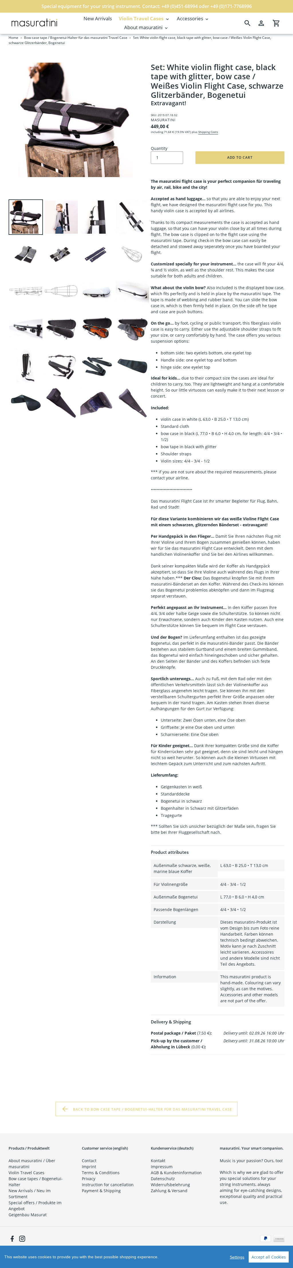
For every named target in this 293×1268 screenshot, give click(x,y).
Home (13, 37)
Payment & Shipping (101, 1190)
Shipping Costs (208, 132)
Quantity (159, 148)
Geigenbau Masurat (28, 1214)
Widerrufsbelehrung (170, 1184)
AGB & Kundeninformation (176, 1172)
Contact (89, 1160)
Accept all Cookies (269, 1257)
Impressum (162, 1166)
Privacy (88, 1178)
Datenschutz (163, 1178)
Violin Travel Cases (26, 1172)
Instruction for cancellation (108, 1184)
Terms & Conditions (101, 1172)
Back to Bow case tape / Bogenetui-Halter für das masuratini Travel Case (152, 1109)
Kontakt (158, 1160)
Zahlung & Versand (169, 1190)
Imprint (89, 1166)
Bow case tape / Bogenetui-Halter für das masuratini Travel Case (75, 37)
